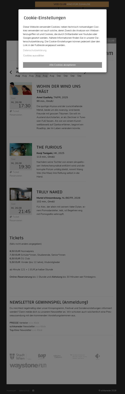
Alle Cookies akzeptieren (62, 65)
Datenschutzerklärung (34, 50)
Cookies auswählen (33, 55)
